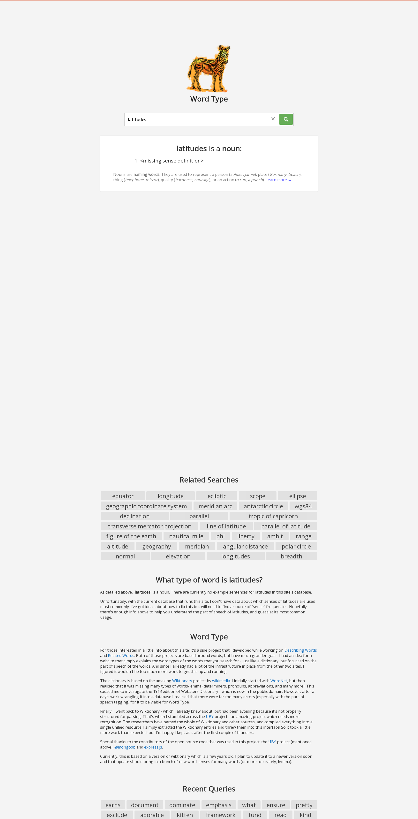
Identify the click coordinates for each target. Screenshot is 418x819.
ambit (275, 536)
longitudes (235, 556)
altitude (117, 546)
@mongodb (124, 747)
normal (125, 556)
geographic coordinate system (146, 506)
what (249, 805)
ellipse (297, 496)
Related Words (121, 655)
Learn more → (279, 179)
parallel (199, 516)
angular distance (245, 546)
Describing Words (300, 650)
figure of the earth (131, 536)
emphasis (218, 805)
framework (221, 815)
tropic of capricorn (273, 516)
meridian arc (215, 506)
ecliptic (217, 496)
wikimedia (221, 680)
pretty (304, 805)
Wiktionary (182, 680)
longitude (171, 496)
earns (112, 805)
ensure (276, 805)
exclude (117, 815)
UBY (210, 716)
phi (220, 536)
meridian (197, 546)
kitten (185, 815)
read (281, 815)
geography (156, 546)
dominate (182, 805)
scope (257, 496)
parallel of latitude (285, 526)
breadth (291, 556)
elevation (178, 556)
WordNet (278, 680)
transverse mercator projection (150, 526)
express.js (153, 747)
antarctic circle (263, 506)
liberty (245, 536)
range (304, 536)
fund (255, 815)
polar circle (296, 546)
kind (305, 815)
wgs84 (303, 506)
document (145, 805)
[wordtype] (209, 68)
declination (135, 516)
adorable (152, 815)
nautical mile (186, 536)
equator (123, 496)
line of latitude (226, 526)
